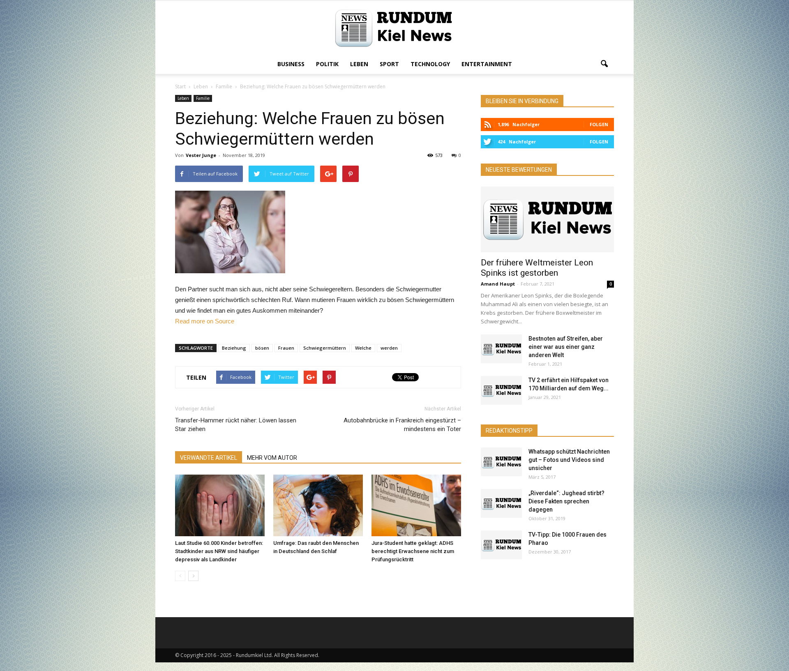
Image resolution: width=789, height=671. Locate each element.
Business (291, 64)
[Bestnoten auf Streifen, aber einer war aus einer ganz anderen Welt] (501, 348)
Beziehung (234, 348)
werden (389, 348)
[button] (604, 64)
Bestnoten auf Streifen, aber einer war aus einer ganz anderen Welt (565, 346)
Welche (363, 348)
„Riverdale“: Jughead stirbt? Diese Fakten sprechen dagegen (566, 501)
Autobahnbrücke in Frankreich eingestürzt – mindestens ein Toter (402, 425)
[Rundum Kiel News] (394, 28)
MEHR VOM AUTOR (272, 457)
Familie (203, 98)
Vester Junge (201, 155)
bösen (262, 348)
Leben (359, 64)
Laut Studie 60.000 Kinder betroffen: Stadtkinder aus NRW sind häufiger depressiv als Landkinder (219, 551)
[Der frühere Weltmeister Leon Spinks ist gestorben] (547, 219)
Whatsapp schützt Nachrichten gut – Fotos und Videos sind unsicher (569, 459)
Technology (430, 64)
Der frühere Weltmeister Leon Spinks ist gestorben (537, 268)
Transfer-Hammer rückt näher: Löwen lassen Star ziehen (235, 425)
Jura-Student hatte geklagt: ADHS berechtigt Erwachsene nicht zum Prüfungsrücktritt (412, 551)
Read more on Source (204, 321)
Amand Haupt (498, 284)
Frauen (286, 348)
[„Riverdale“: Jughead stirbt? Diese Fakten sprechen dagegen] (501, 503)
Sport (389, 64)
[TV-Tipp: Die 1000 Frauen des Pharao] (501, 544)
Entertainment (486, 64)
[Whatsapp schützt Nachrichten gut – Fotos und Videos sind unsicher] (501, 461)
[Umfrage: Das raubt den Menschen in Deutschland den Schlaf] (318, 505)
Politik (327, 64)
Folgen (599, 124)
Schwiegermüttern (324, 348)
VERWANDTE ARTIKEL (208, 457)
